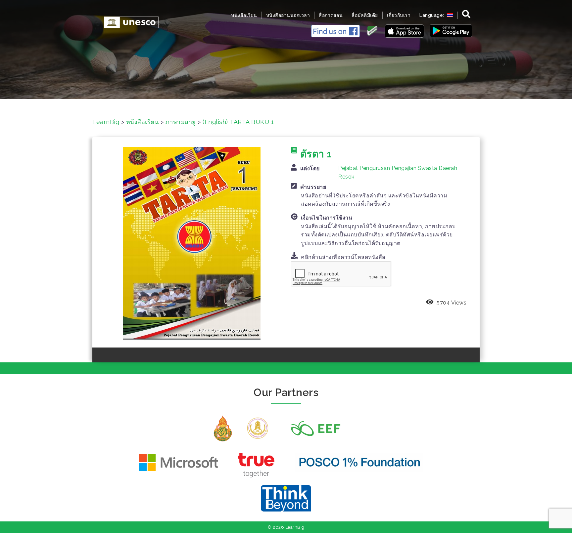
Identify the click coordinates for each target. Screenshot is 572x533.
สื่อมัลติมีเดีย (365, 15)
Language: (432, 15)
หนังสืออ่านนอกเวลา (288, 15)
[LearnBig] (128, 22)
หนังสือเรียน (244, 15)
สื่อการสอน (331, 15)
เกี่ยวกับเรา (399, 15)
